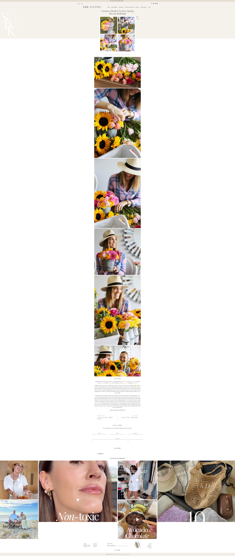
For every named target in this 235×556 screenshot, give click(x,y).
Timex (110, 382)
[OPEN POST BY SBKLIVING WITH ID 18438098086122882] (137, 480)
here (112, 381)
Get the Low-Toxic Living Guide (116, 0)
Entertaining (87, 545)
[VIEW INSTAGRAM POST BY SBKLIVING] (37, 497)
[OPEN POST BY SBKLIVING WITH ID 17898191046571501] (78, 500)
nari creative (119, 554)
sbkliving (18, 461)
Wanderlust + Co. (123, 382)
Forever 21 (124, 381)
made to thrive (126, 554)
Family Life (86, 546)
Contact (149, 546)
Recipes (95, 545)
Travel (95, 546)
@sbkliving (122, 458)
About (150, 545)
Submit (125, 545)
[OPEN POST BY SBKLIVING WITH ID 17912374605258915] (137, 519)
